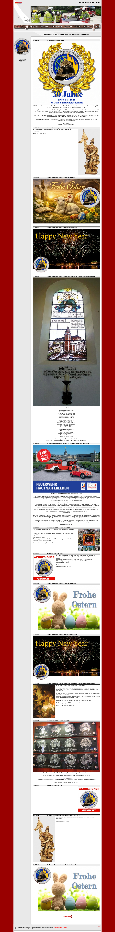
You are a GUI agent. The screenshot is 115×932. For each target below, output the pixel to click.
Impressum (22, 60)
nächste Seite (67, 916)
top (99, 926)
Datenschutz (22, 59)
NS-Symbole (22, 62)
